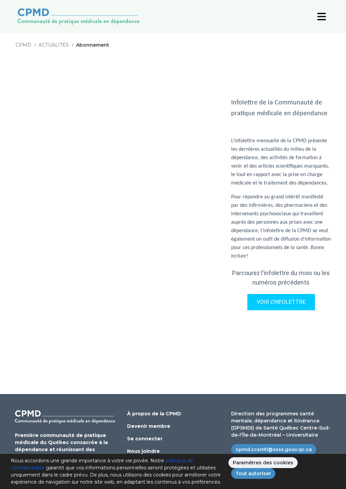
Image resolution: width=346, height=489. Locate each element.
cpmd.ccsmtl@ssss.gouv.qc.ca (274, 449)
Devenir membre (148, 426)
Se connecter (145, 439)
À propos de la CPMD (154, 414)
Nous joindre (143, 451)
